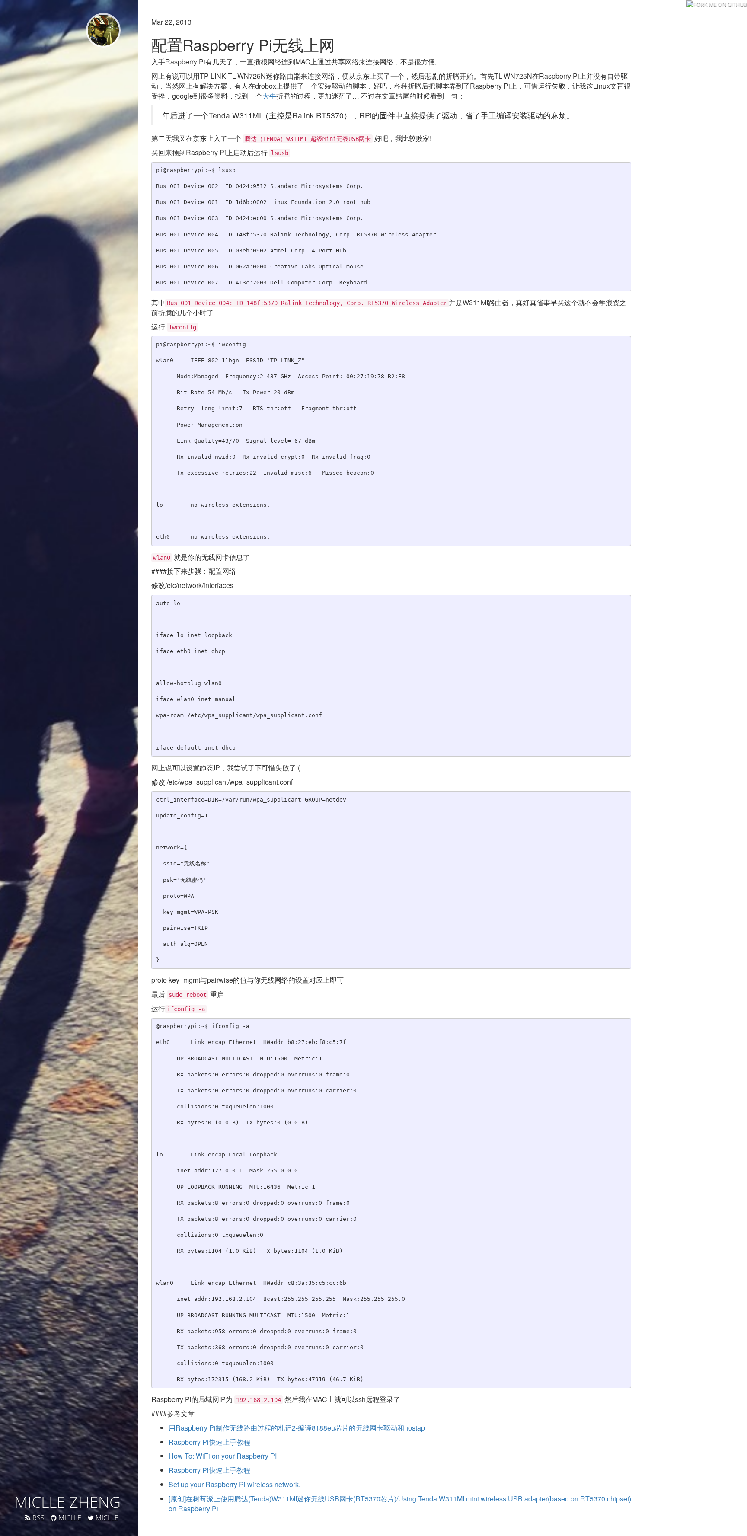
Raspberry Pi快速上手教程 (209, 1442)
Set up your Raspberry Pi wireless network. (234, 1484)
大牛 (269, 96)
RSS (38, 1518)
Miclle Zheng (67, 1502)
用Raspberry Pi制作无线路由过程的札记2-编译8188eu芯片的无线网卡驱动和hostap (297, 1428)
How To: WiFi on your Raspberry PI (223, 1456)
